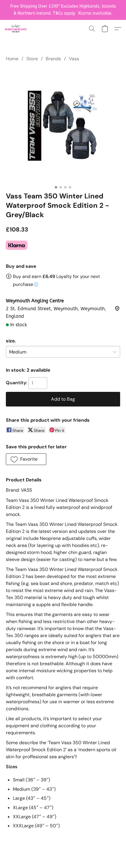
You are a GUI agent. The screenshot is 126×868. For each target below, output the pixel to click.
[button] (16, 28)
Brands (53, 59)
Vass (74, 59)
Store (32, 59)
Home (12, 59)
